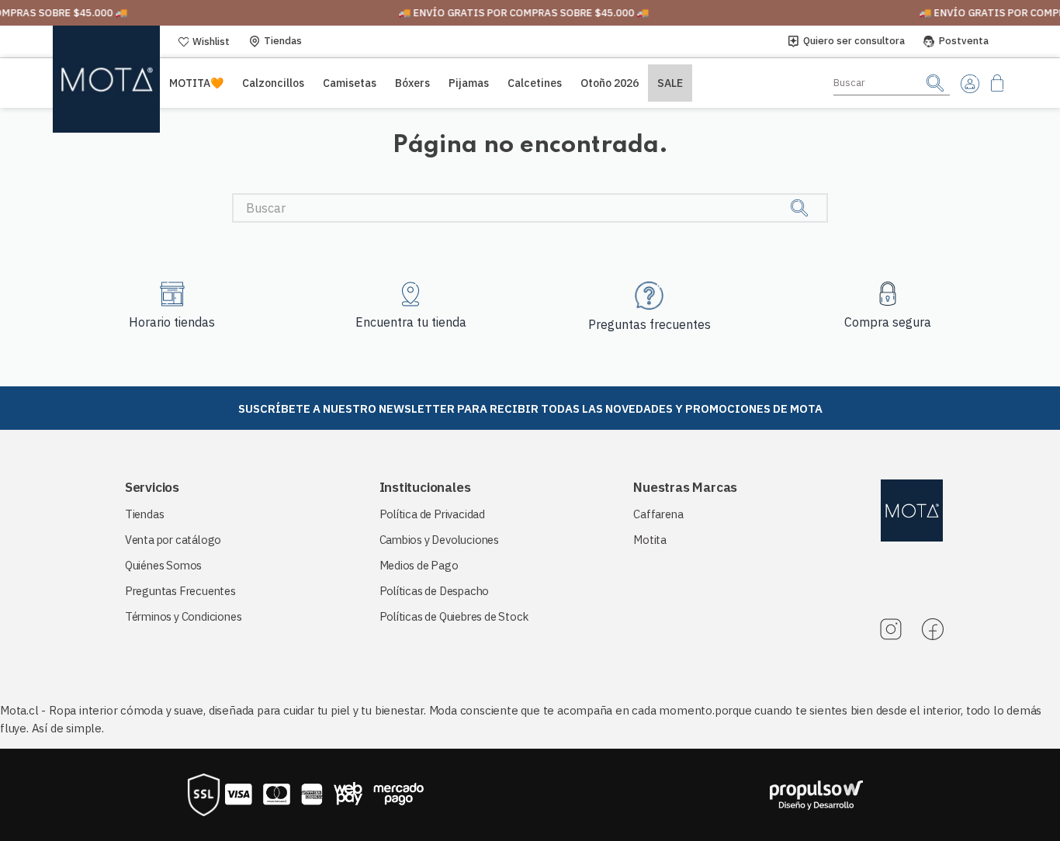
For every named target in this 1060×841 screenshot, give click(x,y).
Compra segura (887, 322)
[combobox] (891, 83)
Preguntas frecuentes (649, 324)
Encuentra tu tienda (410, 322)
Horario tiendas (172, 322)
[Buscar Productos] (935, 83)
